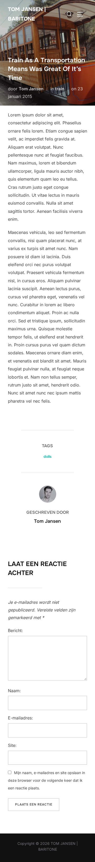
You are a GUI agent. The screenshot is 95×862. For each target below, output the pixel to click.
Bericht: (15, 630)
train (59, 88)
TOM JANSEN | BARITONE (27, 14)
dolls (47, 456)
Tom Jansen (31, 88)
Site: (12, 745)
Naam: (14, 690)
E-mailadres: (20, 717)
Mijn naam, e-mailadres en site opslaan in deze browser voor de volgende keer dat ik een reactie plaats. (46, 780)
